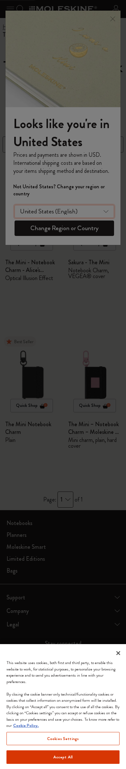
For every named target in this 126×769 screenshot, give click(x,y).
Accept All (63, 757)
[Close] (118, 653)
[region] (63, 706)
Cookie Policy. (26, 725)
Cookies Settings (63, 739)
